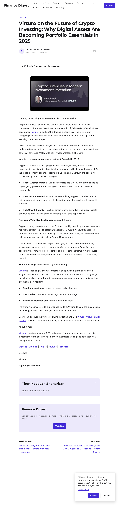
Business (57, 3)
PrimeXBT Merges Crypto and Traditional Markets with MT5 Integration (34, 448)
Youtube (52, 347)
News (93, 3)
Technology (82, 3)
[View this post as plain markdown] (94, 51)
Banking (69, 3)
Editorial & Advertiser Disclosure (42, 66)
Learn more (83, 489)
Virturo (35, 132)
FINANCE (23, 18)
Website (23, 347)
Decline (106, 496)
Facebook (63, 347)
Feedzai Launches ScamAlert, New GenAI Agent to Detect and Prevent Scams (81, 448)
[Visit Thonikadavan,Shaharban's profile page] (95, 383)
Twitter (42, 347)
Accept (93, 496)
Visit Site (59, 426)
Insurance (47, 8)
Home (34, 3)
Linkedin (33, 347)
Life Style (45, 3)
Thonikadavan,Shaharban (38, 50)
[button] (98, 51)
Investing (60, 8)
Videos (109, 5)
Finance (35, 8)
